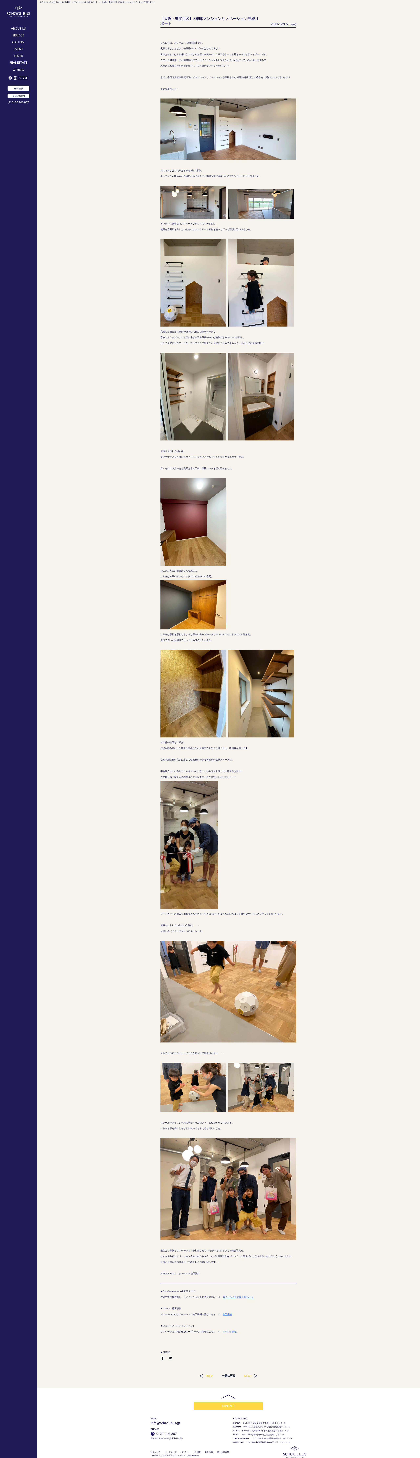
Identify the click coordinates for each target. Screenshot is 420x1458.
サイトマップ (171, 1452)
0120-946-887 (166, 1434)
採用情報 (209, 1452)
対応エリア (155, 1452)
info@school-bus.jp (165, 1423)
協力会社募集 (223, 1452)
